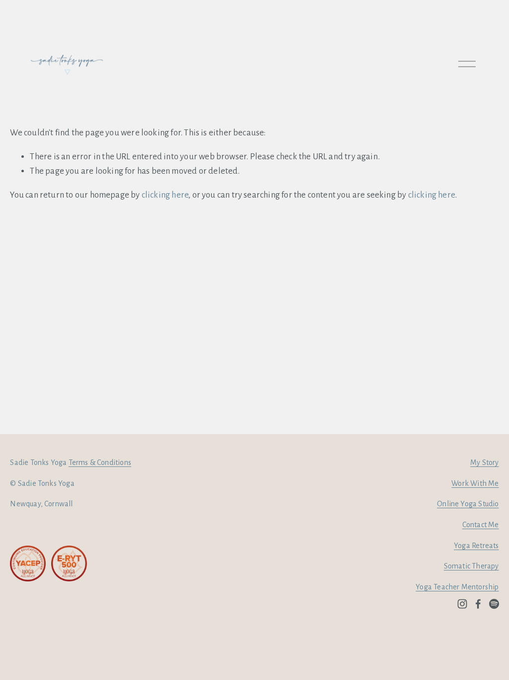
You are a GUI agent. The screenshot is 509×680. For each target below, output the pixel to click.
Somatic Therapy (471, 566)
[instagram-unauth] (462, 604)
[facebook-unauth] (478, 604)
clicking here (165, 195)
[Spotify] (494, 604)
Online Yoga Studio (468, 504)
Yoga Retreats (476, 546)
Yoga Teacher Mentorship (457, 587)
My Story (484, 462)
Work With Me (475, 483)
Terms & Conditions (100, 462)
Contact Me (480, 525)
